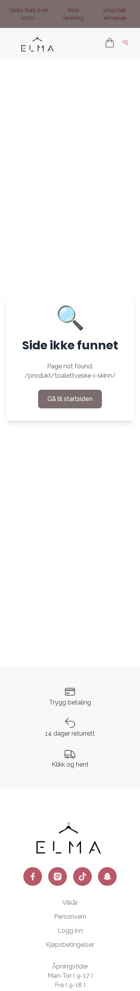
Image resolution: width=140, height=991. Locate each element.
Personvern (70, 916)
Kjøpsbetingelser (70, 944)
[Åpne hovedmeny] (127, 44)
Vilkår (70, 902)
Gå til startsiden (70, 399)
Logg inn (70, 930)
